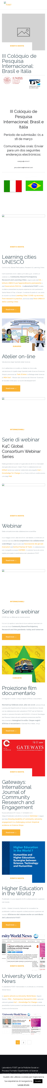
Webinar (12, 526)
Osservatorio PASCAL (13, 286)
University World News (21, 978)
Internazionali (17, 429)
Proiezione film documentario (19, 690)
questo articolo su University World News (20, 996)
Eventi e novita (17, 46)
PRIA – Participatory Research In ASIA (22, 999)
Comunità (17, 678)
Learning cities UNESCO (19, 259)
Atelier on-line (18, 356)
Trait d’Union (22, 374)
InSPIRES (22, 550)
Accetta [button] (38, 1081)
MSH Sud (7, 377)
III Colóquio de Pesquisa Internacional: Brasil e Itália (19, 63)
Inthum (4, 470)
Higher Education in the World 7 (22, 890)
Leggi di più (23, 1085)
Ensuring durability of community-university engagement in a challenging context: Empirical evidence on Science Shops (22, 822)
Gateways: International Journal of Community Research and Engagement (18, 794)
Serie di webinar (21, 439)
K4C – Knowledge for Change (25, 1002)
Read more (13, 311)
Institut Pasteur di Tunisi (22, 547)
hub (10, 476)
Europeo (17, 346)
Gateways (34, 816)
